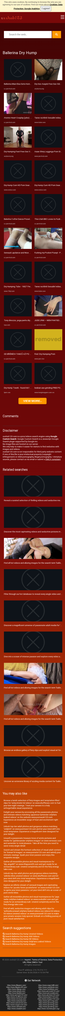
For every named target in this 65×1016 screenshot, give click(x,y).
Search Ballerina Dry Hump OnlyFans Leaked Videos (28, 941)
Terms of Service (39, 959)
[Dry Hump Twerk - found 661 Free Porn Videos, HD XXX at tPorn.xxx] (18, 383)
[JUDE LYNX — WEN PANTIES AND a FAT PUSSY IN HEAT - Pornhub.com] (48, 315)
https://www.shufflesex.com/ (16, 997)
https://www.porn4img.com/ (48, 1007)
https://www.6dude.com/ (16, 991)
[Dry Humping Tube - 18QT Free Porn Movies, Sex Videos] (18, 282)
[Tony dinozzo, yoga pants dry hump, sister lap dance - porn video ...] (18, 315)
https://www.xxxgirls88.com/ (48, 985)
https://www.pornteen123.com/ (48, 995)
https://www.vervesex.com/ (16, 999)
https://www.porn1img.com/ (48, 1001)
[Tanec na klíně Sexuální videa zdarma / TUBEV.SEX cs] (48, 113)
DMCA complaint (53, 459)
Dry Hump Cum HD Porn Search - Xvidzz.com (23, 185)
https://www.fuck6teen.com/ (48, 989)
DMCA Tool (37, 962)
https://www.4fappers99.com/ (16, 987)
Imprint (28, 959)
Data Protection (55, 959)
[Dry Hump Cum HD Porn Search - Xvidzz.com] (18, 180)
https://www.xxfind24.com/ (16, 1007)
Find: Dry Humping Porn (44, 354)
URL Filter (27, 962)
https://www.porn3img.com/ (48, 1005)
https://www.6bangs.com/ (17, 989)
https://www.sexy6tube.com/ (48, 987)
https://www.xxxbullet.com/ (16, 1001)
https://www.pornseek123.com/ (48, 991)
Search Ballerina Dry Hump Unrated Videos (24, 934)
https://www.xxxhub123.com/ (16, 1003)
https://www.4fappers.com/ (16, 985)
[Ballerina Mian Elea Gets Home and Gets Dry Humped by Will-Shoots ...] (18, 79)
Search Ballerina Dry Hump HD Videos (21, 939)
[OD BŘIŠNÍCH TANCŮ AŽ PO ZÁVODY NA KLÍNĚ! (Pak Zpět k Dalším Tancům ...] (18, 349)
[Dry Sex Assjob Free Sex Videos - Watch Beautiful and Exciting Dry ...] (48, 79)
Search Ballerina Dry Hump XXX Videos (22, 936)
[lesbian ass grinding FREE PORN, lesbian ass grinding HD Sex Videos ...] (48, 383)
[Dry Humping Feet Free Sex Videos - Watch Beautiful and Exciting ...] (18, 147)
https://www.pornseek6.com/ (48, 993)
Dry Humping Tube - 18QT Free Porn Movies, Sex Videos (29, 286)
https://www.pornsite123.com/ (16, 995)
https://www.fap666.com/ (17, 993)
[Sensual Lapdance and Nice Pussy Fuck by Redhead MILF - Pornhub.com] (18, 248)
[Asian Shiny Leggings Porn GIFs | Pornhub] (48, 147)
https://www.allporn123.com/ (48, 997)
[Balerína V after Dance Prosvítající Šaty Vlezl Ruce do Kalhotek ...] (18, 214)
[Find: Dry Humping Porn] (48, 349)
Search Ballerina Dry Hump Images (20, 944)
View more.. (32, 400)
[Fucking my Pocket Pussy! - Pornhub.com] (48, 248)
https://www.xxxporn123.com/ (16, 1005)
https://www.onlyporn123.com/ (48, 999)
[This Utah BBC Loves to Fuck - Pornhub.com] (48, 214)
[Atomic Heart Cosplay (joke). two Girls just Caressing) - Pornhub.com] (18, 113)
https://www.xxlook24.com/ (16, 1009)
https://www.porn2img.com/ (48, 1003)
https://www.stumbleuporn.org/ (48, 1009)
